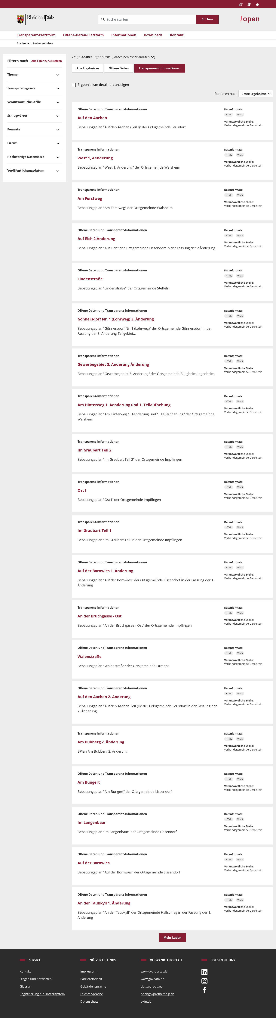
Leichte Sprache (91, 994)
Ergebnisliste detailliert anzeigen (103, 84)
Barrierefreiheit (91, 979)
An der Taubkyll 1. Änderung (104, 903)
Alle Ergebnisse (87, 68)
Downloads (153, 35)
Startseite (23, 43)
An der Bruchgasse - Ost (100, 616)
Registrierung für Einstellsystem (42, 994)
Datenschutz (89, 1001)
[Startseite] (35, 19)
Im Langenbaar (92, 822)
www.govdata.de (152, 979)
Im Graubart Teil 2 (94, 450)
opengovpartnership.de (157, 994)
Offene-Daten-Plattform (83, 35)
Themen (13, 74)
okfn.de (146, 1001)
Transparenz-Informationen (160, 68)
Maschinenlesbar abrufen (131, 57)
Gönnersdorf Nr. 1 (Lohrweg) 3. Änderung (116, 319)
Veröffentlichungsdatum (25, 170)
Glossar (25, 986)
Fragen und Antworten (36, 979)
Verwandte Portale (166, 960)
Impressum (88, 971)
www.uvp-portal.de (154, 971)
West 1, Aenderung (95, 158)
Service (34, 960)
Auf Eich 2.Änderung (96, 238)
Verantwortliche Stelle (24, 102)
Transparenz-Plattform (36, 35)
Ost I (82, 490)
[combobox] (147, 19)
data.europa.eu (152, 986)
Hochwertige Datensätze (25, 157)
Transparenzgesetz (21, 88)
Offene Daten (119, 68)
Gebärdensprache (93, 986)
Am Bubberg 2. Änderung (101, 742)
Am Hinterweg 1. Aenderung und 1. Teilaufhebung (124, 404)
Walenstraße (90, 656)
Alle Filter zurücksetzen (46, 61)
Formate (13, 129)
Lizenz (12, 143)
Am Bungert (89, 782)
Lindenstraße (90, 278)
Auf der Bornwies (94, 862)
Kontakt (177, 35)
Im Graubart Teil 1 (94, 530)
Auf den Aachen (92, 117)
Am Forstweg (90, 198)
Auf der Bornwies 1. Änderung (105, 570)
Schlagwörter (17, 116)
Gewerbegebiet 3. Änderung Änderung (113, 364)
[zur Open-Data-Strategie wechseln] (249, 19)
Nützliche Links (102, 960)
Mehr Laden (172, 937)
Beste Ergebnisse (254, 94)
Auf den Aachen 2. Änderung (104, 696)
